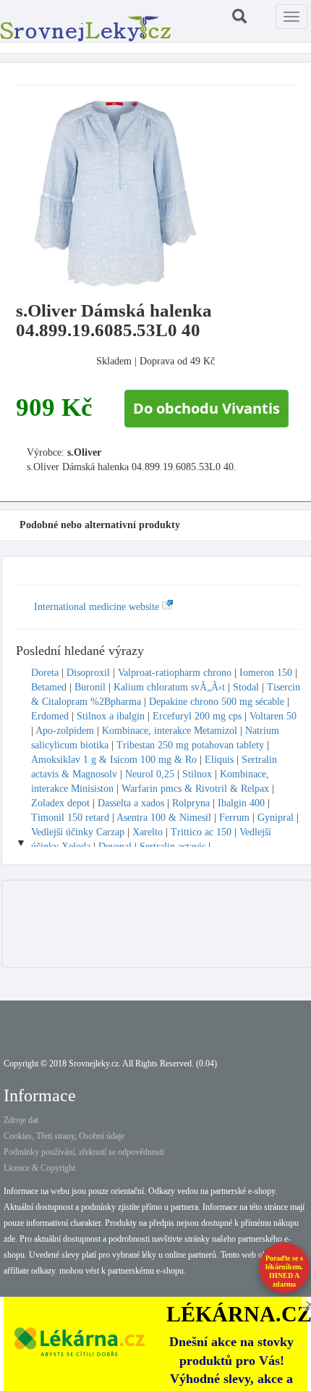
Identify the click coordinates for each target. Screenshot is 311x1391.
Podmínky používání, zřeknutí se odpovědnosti (84, 1152)
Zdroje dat (21, 1120)
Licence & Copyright (39, 1168)
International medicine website (98, 606)
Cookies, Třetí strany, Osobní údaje (64, 1136)
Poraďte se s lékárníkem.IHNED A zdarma (284, 1271)
